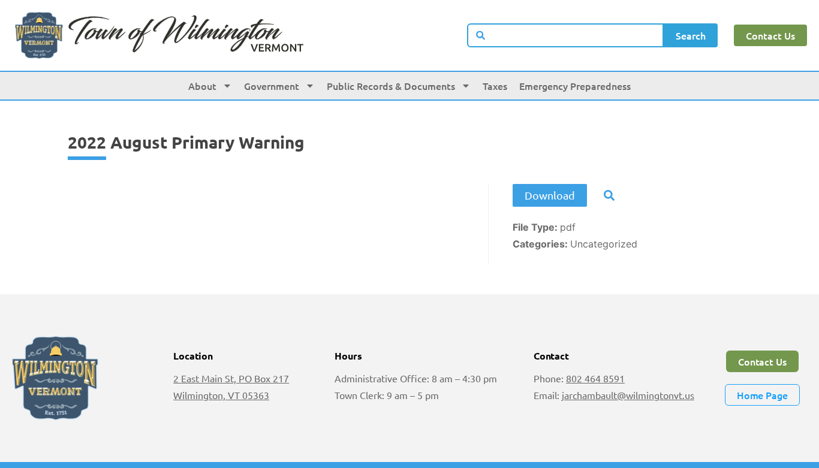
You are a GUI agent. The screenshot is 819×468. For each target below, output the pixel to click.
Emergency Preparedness (575, 85)
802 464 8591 (595, 378)
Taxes (495, 85)
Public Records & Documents (391, 85)
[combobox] (565, 35)
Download (550, 195)
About (202, 85)
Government (271, 85)
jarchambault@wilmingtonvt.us (628, 395)
